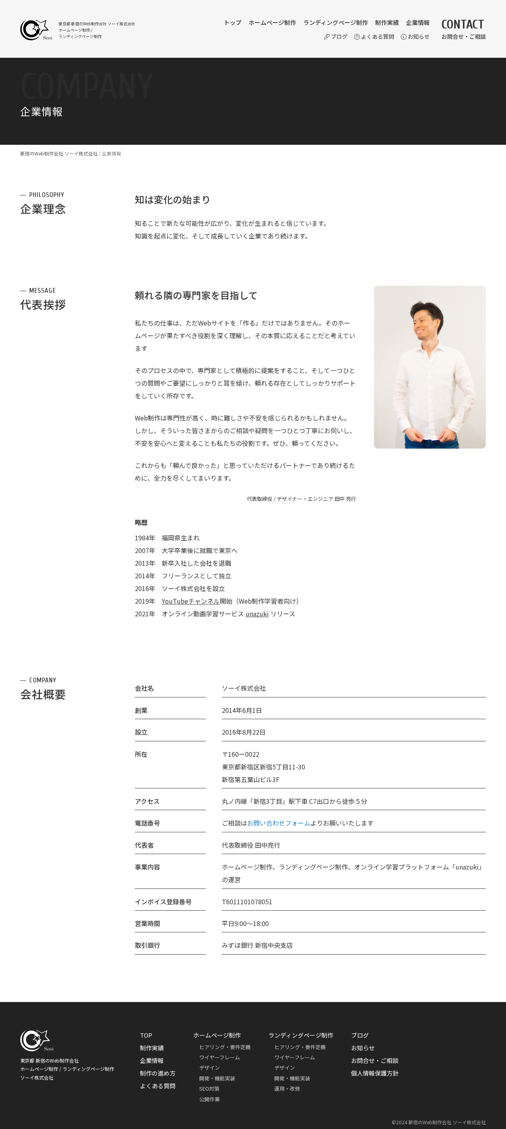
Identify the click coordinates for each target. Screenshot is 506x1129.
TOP (146, 1035)
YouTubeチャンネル (191, 601)
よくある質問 (377, 36)
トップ (233, 22)
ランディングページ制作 (335, 22)
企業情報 (418, 22)
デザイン (209, 1067)
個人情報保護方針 (374, 1073)
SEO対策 (209, 1088)
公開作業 (209, 1099)
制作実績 (387, 22)
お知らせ (419, 36)
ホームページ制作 (272, 22)
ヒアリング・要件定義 (225, 1047)
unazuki (257, 613)
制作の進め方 (158, 1073)
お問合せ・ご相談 (374, 1060)
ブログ (339, 36)
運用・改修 (287, 1088)
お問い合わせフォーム (278, 823)
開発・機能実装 (217, 1078)
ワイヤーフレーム (219, 1057)
